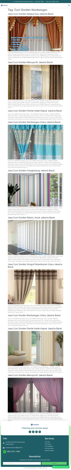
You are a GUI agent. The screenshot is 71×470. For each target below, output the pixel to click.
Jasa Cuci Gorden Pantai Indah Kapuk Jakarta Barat (35, 110)
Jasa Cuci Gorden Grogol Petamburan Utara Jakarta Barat (35, 265)
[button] (69, 5)
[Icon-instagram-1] (36, 432)
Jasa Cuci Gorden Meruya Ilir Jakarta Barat (30, 62)
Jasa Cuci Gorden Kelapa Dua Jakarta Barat (30, 14)
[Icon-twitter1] (33, 432)
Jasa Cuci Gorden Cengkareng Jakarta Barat (31, 170)
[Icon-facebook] (30, 432)
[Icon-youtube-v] (39, 432)
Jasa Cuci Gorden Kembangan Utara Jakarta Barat (34, 122)
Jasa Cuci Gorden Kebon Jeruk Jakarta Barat (31, 217)
